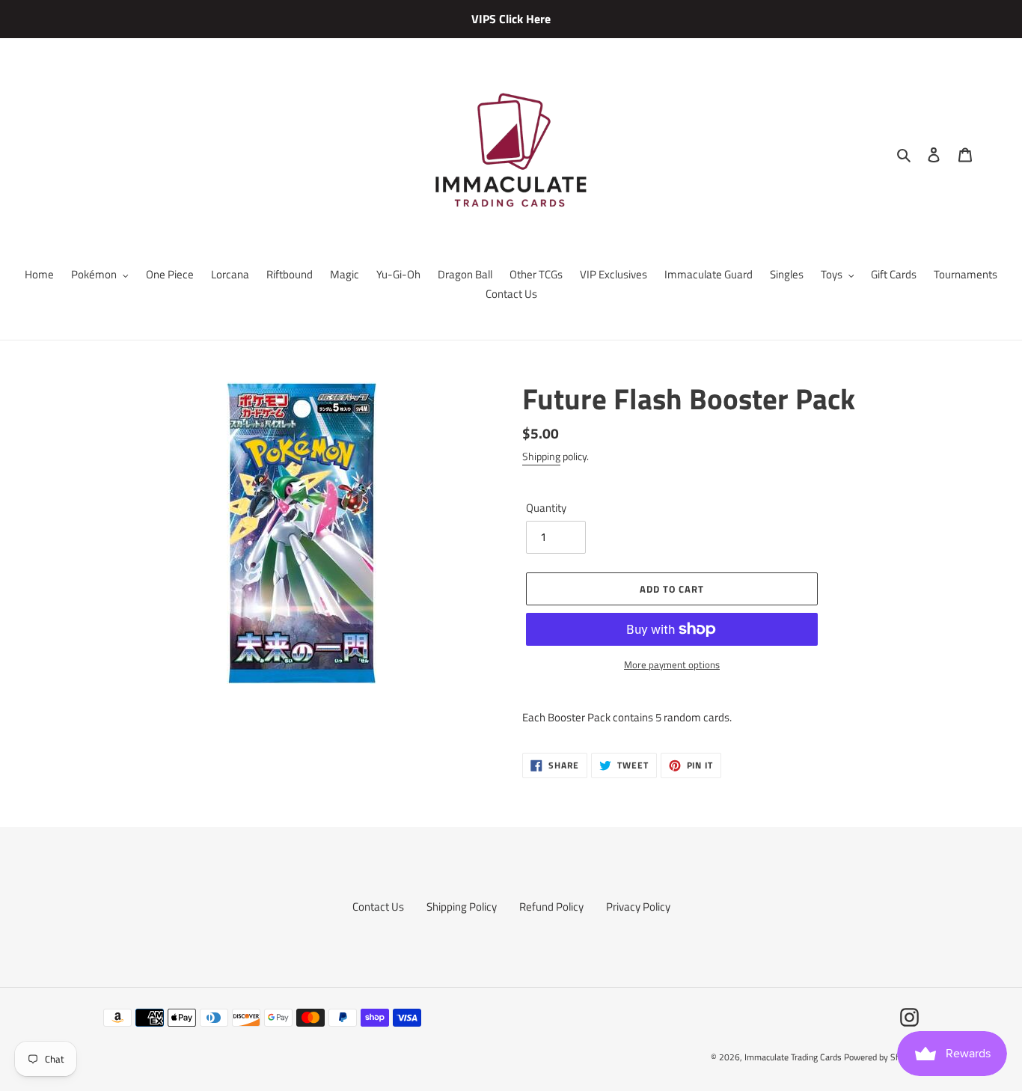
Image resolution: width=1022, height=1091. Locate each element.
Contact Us (378, 906)
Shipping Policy (461, 906)
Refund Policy (551, 906)
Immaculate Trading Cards (794, 1057)
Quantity (546, 508)
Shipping (541, 456)
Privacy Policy (638, 906)
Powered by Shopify (881, 1057)
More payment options (672, 665)
